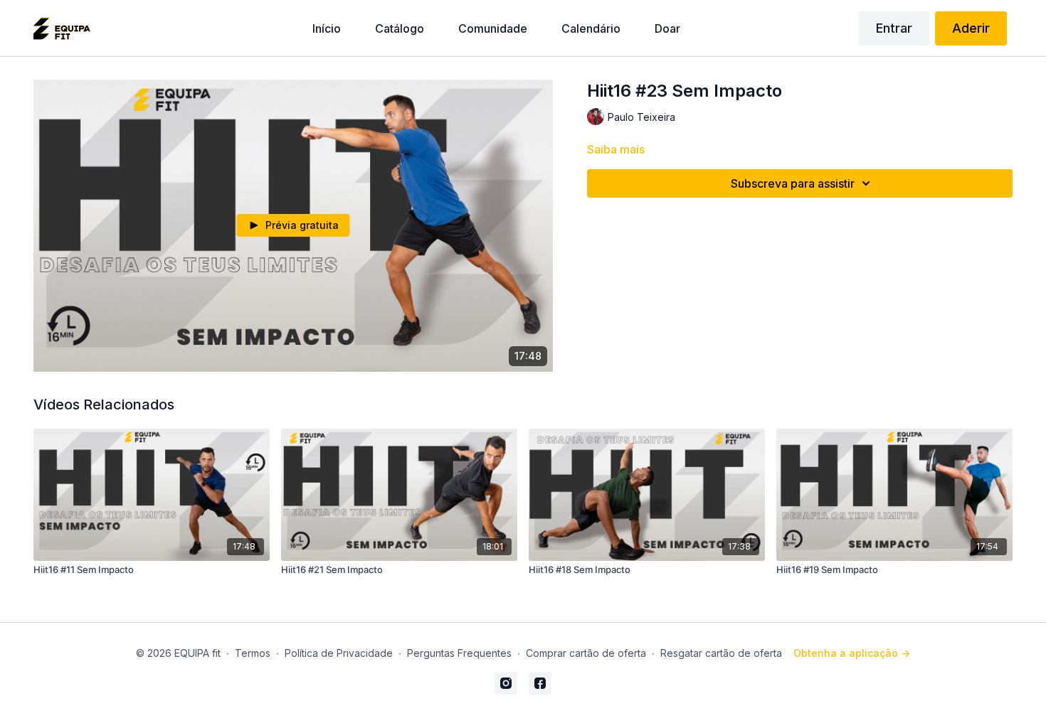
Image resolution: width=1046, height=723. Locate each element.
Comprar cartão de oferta (586, 653)
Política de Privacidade (339, 653)
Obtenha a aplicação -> (851, 653)
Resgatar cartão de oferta (721, 653)
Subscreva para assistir (793, 183)
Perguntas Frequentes (459, 653)
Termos (252, 653)
